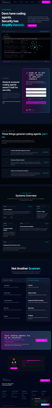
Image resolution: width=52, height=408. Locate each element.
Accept (45, 404)
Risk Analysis (13, 61)
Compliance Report (26, 61)
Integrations (4, 396)
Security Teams (14, 393)
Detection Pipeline (6, 61)
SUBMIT (36, 102)
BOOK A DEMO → (45, 380)
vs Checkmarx (24, 398)
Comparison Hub (24, 393)
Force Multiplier (14, 396)
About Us (42, 393)
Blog (32, 393)
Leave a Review (14, 368)
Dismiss (36, 404)
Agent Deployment (19, 61)
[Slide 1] (46, 61)
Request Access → (41, 340)
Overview (3, 393)
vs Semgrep (24, 396)
